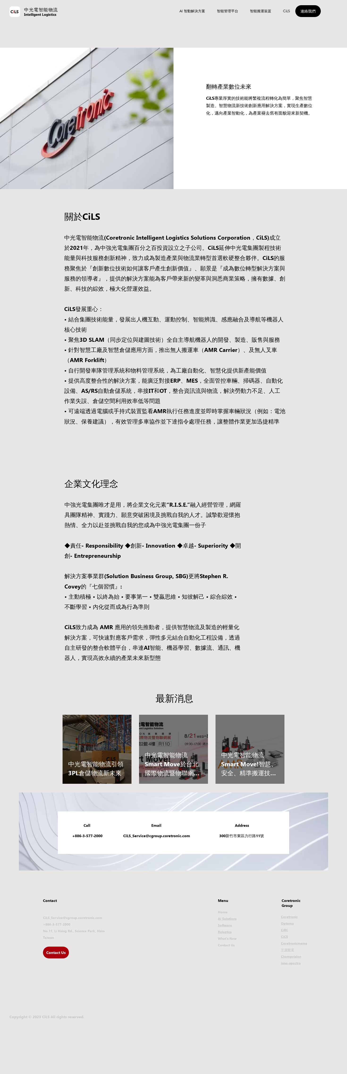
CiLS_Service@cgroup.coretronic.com (156, 835)
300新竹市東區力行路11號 (241, 835)
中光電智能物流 (41, 10)
